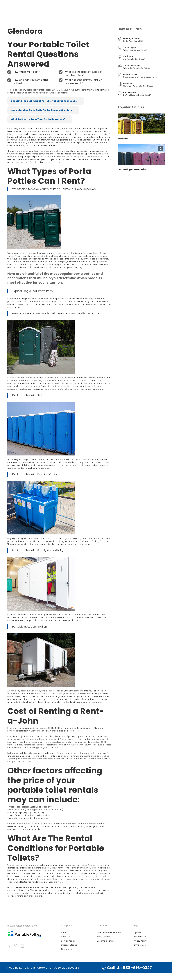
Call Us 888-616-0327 (129, 968)
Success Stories (69, 945)
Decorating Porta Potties (132, 169)
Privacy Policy (139, 941)
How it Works (139, 937)
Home (64, 933)
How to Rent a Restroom (109, 933)
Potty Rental (129, 92)
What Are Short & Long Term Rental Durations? (38, 119)
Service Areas (68, 941)
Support (137, 933)
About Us (123, 138)
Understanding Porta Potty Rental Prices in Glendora (41, 110)
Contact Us (66, 949)
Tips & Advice (103, 937)
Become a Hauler (105, 941)
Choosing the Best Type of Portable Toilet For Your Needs (44, 100)
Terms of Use (139, 945)
